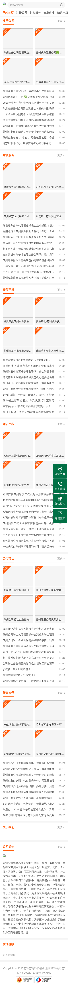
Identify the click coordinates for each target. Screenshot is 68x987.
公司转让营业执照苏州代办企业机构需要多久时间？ (28, 629)
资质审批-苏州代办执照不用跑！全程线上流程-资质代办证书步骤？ (28, 366)
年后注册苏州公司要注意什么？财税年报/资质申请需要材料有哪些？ (28, 109)
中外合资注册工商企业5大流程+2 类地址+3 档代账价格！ (28, 272)
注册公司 (21, 12)
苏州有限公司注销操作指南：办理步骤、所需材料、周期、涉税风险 (28, 786)
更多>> (61, 20)
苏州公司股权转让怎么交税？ (19, 675)
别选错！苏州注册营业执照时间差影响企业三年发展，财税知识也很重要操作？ (28, 243)
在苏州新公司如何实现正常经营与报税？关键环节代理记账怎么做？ (28, 541)
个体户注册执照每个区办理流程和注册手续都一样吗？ (28, 114)
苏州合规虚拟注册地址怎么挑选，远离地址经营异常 (28, 769)
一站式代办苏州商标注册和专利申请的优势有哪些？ (28, 546)
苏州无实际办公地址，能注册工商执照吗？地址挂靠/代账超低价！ (28, 529)
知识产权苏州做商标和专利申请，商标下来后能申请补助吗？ (28, 512)
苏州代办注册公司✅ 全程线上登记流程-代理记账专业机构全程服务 (28, 97)
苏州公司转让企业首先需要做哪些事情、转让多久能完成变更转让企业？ (28, 640)
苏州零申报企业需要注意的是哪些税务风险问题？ (28, 260)
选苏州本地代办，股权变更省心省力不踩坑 (27, 143)
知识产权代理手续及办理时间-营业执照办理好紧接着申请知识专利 (28, 500)
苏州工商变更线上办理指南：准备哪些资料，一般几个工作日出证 (28, 798)
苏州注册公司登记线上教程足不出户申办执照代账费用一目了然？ (28, 91)
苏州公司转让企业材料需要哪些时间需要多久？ (28, 652)
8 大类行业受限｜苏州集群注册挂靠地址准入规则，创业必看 (28, 804)
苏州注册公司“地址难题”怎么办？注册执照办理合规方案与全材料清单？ (28, 126)
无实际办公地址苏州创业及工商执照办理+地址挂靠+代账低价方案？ (28, 266)
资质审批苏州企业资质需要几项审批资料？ (27, 360)
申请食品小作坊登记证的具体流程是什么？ (27, 406)
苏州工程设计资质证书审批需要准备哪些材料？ (28, 412)
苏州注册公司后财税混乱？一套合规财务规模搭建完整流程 (28, 775)
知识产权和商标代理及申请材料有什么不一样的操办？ (28, 518)
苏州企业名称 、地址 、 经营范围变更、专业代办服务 (28, 137)
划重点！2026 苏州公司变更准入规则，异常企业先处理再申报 (28, 809)
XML (48, 972)
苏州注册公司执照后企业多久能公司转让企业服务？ (28, 646)
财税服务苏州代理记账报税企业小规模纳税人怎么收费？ (28, 226)
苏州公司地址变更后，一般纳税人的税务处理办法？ (28, 681)
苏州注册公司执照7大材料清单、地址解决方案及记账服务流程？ (28, 383)
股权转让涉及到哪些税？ (17, 669)
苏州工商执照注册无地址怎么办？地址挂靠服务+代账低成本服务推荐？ (28, 389)
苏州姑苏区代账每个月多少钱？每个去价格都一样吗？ (28, 237)
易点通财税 (9, 955)
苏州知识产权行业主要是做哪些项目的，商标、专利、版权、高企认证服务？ (28, 506)
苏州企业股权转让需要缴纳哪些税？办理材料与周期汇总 (28, 792)
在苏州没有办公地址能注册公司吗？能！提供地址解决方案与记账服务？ (28, 255)
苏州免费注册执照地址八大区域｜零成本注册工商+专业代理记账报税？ (28, 278)
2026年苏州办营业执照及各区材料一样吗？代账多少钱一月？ (28, 103)
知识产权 (62, 12)
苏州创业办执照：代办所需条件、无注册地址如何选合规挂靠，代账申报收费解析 (28, 781)
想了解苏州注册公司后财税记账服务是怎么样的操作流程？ (28, 249)
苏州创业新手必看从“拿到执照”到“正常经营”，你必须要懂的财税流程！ (28, 400)
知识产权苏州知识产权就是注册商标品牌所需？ (28, 494)
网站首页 (8, 12)
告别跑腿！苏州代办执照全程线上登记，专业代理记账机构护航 (28, 231)
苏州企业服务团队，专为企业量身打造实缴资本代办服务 (28, 132)
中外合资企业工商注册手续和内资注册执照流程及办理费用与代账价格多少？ (28, 535)
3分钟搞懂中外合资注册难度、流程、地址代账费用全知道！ (28, 395)
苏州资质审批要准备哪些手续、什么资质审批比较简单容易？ (28, 372)
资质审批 (49, 12)
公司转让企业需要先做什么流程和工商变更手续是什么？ (28, 664)
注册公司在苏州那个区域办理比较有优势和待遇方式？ (28, 120)
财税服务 (35, 12)
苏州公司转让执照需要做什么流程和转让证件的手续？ (28, 635)
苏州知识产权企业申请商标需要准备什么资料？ (28, 523)
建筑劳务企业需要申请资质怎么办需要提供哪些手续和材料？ (28, 377)
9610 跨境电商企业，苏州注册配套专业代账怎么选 (28, 815)
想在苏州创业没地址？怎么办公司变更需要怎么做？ (28, 658)
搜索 (61, 5)
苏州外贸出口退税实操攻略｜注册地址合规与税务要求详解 (28, 763)
